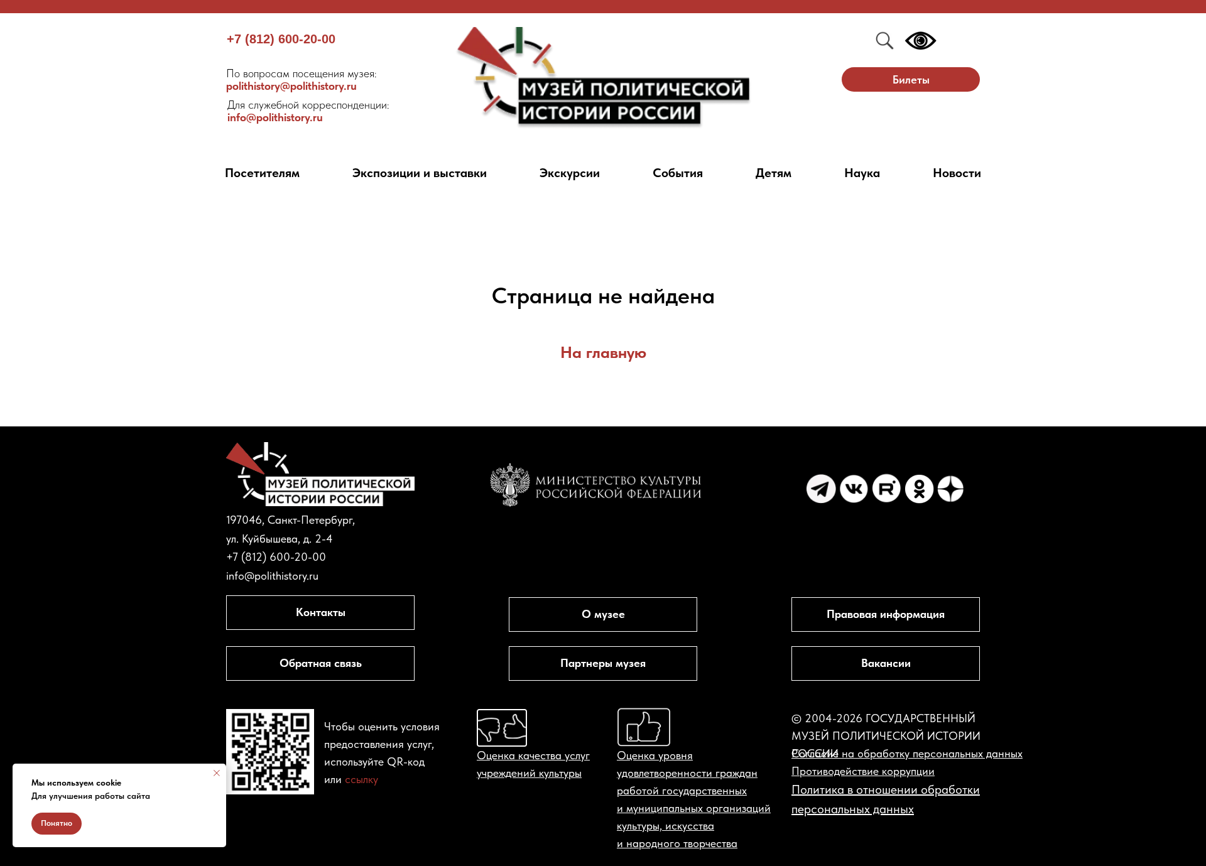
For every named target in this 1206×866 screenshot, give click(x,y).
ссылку (361, 779)
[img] (603, 78)
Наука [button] (862, 172)
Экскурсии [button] (570, 172)
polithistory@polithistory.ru (301, 79)
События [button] (678, 172)
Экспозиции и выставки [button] (419, 172)
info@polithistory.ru (308, 111)
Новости (957, 172)
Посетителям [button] (262, 172)
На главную (603, 352)
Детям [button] (773, 172)
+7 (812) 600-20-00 (281, 39)
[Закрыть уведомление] (216, 773)
